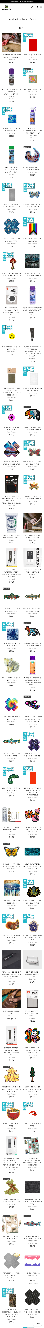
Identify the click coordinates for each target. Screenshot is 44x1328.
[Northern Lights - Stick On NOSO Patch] (32, 261)
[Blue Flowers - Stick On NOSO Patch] (11, 116)
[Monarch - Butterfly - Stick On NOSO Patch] (11, 851)
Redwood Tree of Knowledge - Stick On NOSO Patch (32, 1089)
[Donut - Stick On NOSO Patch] (11, 415)
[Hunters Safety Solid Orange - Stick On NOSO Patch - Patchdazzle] (32, 775)
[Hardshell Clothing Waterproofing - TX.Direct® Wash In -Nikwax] (32, 665)
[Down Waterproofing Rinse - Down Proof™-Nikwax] (32, 295)
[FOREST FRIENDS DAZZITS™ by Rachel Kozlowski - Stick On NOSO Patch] (32, 1146)
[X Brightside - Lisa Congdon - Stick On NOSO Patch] (32, 1035)
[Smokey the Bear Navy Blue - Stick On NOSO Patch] (32, 923)
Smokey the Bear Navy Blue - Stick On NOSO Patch (32, 937)
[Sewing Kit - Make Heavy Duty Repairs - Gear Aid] (11, 815)
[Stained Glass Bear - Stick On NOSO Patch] (32, 415)
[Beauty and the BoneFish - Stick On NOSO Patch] (32, 1224)
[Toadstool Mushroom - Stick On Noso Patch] (11, 261)
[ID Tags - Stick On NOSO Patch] (32, 1260)
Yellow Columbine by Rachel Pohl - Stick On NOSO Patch (11, 1089)
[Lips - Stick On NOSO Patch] (32, 1111)
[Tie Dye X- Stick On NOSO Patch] (11, 704)
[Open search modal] (32, 7)
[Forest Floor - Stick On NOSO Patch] (11, 226)
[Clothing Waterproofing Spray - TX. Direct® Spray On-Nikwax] (32, 116)
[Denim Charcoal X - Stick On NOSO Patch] (32, 1297)
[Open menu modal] (41, 7)
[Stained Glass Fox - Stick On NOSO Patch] (32, 631)
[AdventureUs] (6, 7)
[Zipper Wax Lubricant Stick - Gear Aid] (32, 557)
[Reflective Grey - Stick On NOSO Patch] (11, 192)
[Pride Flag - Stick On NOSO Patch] (32, 226)
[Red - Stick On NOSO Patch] (32, 42)
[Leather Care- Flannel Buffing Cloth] (32, 959)
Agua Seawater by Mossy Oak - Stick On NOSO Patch (32, 866)
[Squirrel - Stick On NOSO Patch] (11, 923)
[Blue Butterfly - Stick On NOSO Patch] (32, 192)
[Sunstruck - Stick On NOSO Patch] (32, 77)
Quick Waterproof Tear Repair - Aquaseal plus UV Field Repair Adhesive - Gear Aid (32, 351)
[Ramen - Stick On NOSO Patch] (11, 1111)
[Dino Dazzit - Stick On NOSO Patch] (11, 1224)
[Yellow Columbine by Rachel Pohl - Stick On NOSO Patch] (11, 1074)
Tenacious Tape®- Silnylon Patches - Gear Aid (32, 1013)
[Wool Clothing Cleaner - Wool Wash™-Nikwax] (11, 155)
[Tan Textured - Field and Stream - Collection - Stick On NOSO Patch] (11, 376)
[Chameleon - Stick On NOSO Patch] (11, 775)
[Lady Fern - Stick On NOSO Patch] (11, 631)
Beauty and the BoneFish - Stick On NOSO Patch (32, 1238)
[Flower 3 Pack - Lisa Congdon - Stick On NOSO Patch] (32, 815)
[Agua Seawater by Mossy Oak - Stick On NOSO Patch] (32, 851)
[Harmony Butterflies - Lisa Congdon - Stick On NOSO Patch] (32, 704)
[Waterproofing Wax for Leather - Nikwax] (11, 523)
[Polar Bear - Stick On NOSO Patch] (11, 665)
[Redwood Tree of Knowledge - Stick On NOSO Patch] (32, 1074)
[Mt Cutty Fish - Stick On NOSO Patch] (11, 741)
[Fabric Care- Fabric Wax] (11, 998)
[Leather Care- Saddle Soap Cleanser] (32, 523)
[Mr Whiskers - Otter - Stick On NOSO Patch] (32, 155)
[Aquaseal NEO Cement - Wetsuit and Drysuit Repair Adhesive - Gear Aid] (11, 959)
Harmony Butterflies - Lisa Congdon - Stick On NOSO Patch (32, 719)
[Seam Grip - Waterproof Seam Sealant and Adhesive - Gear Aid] (11, 557)
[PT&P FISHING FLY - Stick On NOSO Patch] (11, 1187)
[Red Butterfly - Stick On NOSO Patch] (32, 449)
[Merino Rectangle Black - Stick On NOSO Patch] (32, 1187)
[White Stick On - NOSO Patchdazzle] (32, 376)
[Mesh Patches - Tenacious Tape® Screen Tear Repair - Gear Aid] (11, 295)
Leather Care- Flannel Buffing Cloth (32, 974)
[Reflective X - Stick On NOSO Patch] (11, 1260)
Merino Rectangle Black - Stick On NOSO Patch (32, 1202)
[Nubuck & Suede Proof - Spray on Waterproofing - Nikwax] (11, 77)
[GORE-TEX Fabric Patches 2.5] (11, 484)
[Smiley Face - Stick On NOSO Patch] (11, 334)
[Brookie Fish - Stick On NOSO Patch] (11, 596)
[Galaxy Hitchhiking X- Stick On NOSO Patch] (11, 449)
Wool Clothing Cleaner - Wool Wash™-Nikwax (11, 170)
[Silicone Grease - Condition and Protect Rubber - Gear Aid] (11, 1035)
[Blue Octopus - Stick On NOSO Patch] (32, 888)
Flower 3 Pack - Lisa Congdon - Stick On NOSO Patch (32, 829)
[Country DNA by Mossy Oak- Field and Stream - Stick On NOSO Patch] (11, 1297)
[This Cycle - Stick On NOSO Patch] (11, 888)
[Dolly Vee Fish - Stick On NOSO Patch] (32, 596)
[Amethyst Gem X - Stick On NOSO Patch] (32, 741)
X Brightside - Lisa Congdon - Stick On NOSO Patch (32, 1050)
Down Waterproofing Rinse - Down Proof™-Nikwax (32, 310)
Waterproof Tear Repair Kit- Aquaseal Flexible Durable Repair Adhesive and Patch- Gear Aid (12, 1162)
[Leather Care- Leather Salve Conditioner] (11, 42)
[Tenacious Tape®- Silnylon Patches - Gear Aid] (32, 998)
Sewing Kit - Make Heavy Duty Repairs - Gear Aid (11, 829)
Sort (23, 28)
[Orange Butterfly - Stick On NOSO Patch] (32, 484)
